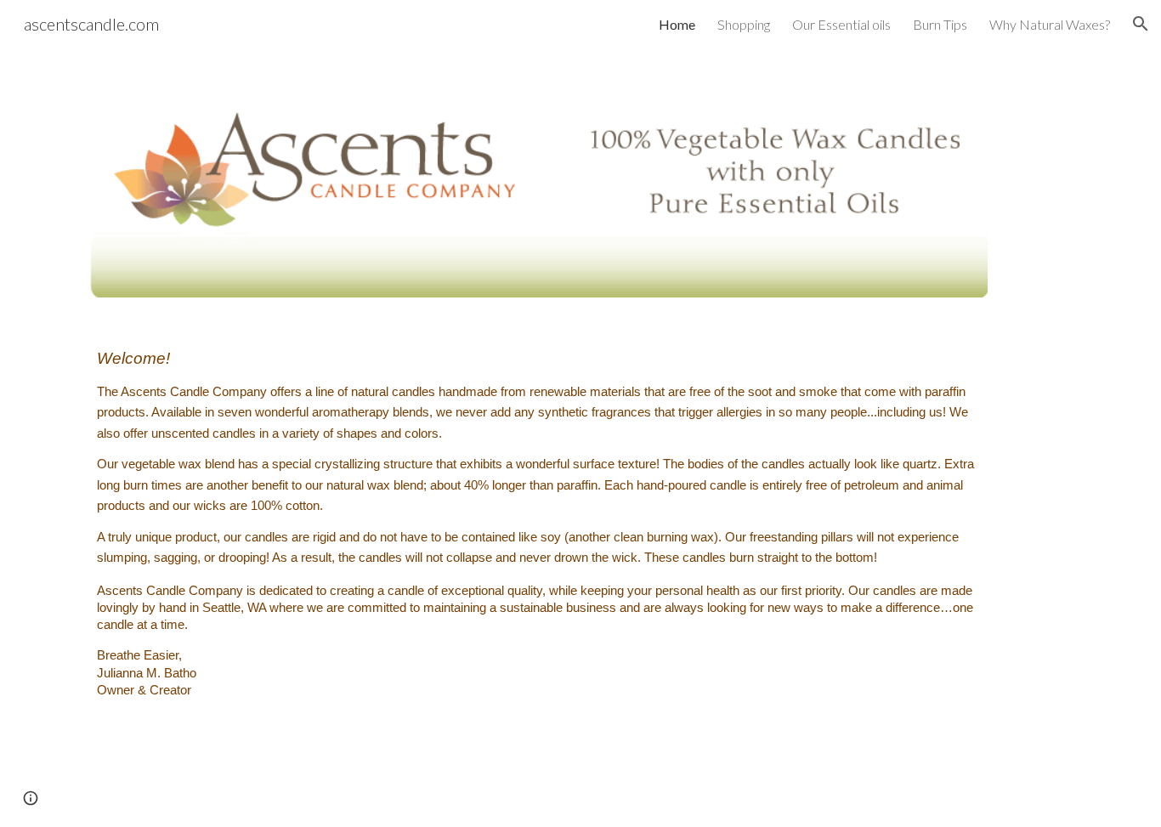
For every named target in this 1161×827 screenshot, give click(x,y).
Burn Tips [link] (940, 24)
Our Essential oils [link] (841, 24)
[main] (539, 539)
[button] (1140, 23)
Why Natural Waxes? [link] (1049, 24)
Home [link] (677, 24)
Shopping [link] (743, 24)
